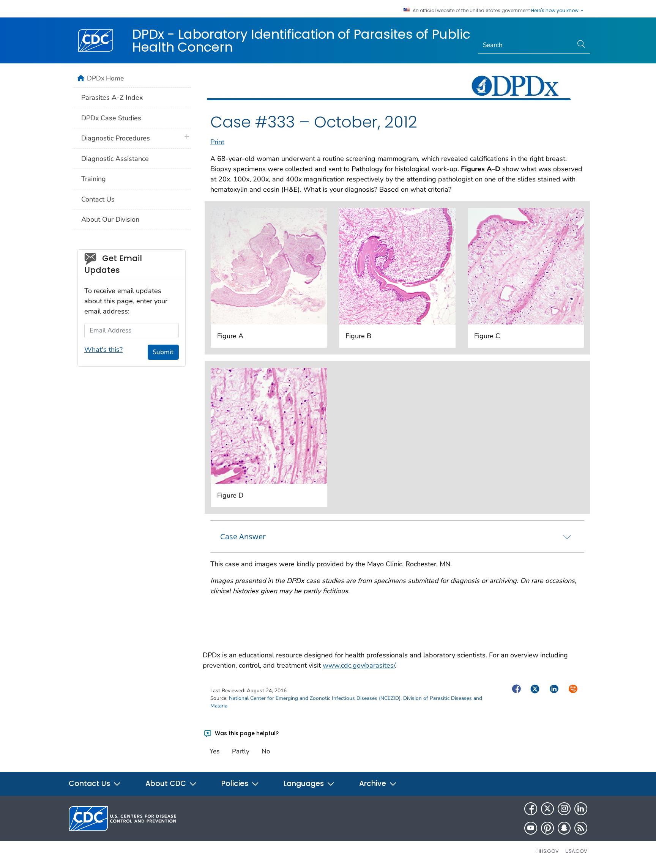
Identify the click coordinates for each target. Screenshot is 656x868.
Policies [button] (235, 783)
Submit (163, 352)
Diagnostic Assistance (115, 158)
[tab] (397, 536)
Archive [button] (373, 783)
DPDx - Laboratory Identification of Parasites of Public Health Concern (301, 41)
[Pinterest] (547, 828)
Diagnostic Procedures (115, 138)
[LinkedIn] (580, 808)
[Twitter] (547, 808)
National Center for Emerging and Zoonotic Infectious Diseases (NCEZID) (315, 698)
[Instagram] (564, 808)
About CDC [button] (166, 783)
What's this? (103, 349)
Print (217, 142)
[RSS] (580, 828)
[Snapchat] (564, 828)
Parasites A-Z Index (112, 97)
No (266, 751)
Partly (240, 751)
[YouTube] (530, 828)
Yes (214, 751)
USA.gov (576, 851)
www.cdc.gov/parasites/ (359, 665)
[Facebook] (530, 808)
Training (93, 178)
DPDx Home (105, 78)
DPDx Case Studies (111, 118)
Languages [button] (305, 783)
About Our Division (110, 219)
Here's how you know (555, 10)
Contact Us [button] (90, 783)
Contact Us (98, 199)
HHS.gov (547, 851)
